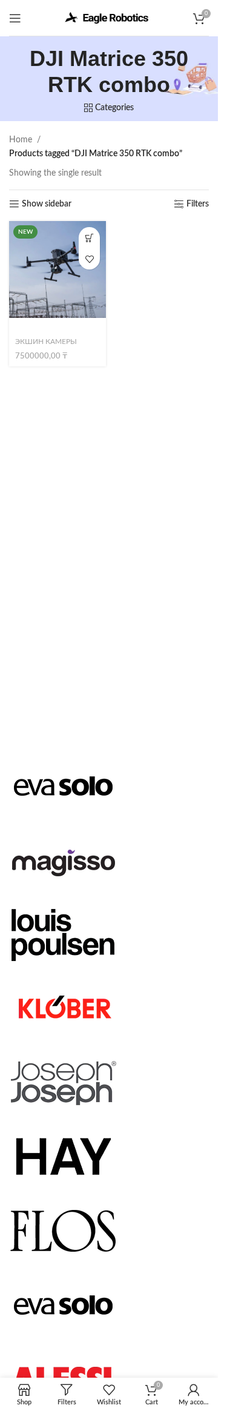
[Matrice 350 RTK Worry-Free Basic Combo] (57, 269)
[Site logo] (109, 17)
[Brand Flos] (63, 1230)
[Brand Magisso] (63, 859)
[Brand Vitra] (63, 785)
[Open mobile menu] (15, 18)
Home (20, 140)
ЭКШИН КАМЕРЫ (46, 341)
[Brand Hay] (63, 1156)
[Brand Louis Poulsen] (63, 934)
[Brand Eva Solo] (63, 1304)
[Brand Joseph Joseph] (63, 1082)
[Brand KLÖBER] (63, 1007)
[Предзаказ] (89, 237)
